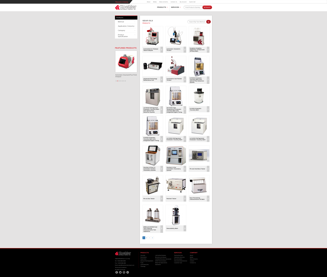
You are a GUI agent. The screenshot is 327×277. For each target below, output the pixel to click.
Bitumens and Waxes (160, 257)
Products (161, 7)
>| (152, 238)
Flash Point (143, 259)
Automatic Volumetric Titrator (173, 49)
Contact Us (174, 2)
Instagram (124, 272)
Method (121, 22)
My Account (183, 2)
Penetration (143, 257)
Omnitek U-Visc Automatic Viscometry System (174, 168)
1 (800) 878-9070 (119, 258)
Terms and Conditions (120, 267)
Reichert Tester (171, 198)
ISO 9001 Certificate (120, 269)
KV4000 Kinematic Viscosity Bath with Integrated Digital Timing (151, 139)
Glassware (158, 264)
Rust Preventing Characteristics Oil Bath (197, 198)
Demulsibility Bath (172, 228)
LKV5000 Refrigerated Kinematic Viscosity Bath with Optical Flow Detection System (151, 110)
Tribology (142, 266)
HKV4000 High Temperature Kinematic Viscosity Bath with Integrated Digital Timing (174, 110)
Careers (192, 261)
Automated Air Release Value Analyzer (150, 49)
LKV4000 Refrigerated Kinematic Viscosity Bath (197, 138)
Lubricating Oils (144, 264)
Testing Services (178, 255)
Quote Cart (192, 2)
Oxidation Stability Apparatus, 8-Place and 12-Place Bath (197, 49)
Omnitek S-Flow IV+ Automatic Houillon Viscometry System (149, 168)
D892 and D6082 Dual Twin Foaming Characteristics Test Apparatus (150, 229)
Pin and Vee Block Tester (197, 169)
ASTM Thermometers (160, 261)
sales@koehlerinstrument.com (126, 265)
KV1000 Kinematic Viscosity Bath (195, 109)
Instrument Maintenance (180, 261)
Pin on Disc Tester (149, 198)
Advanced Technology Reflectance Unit (150, 79)
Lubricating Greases (160, 255)
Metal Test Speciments (161, 262)
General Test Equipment (146, 261)
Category (121, 30)
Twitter (120, 272)
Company (194, 253)
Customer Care (178, 262)
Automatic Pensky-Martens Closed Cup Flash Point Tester (125, 75)
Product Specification (123, 35)
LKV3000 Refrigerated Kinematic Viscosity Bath (174, 138)
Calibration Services (179, 257)
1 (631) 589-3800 (121, 261)
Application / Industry (126, 26)
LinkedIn (127, 272)
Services (175, 7)
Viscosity (142, 255)
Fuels (141, 262)
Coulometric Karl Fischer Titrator (174, 79)
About (148, 2)
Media (155, 2)
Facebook (116, 272)
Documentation (178, 259)
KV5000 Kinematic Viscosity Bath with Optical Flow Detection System (197, 80)
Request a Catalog (121, 2)
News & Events (163, 2)
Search (207, 7)
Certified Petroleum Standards (163, 259)
